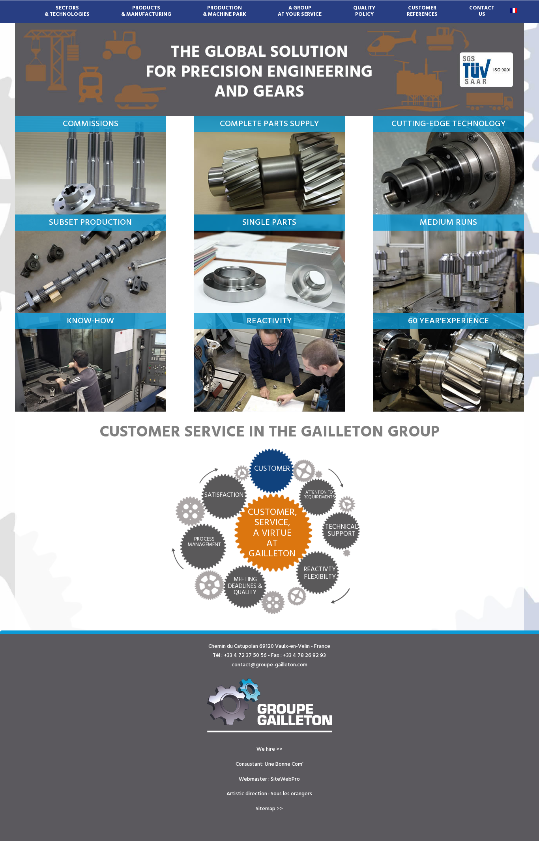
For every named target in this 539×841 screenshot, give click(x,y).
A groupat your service (300, 8)
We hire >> (269, 749)
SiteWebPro (285, 779)
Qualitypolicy (364, 8)
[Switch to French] (513, 10)
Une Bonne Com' (284, 764)
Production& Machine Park (224, 8)
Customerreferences (422, 8)
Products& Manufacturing (146, 8)
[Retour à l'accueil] (270, 705)
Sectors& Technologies (67, 8)
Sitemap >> (269, 808)
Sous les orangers (291, 793)
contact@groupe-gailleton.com (269, 664)
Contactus (481, 8)
